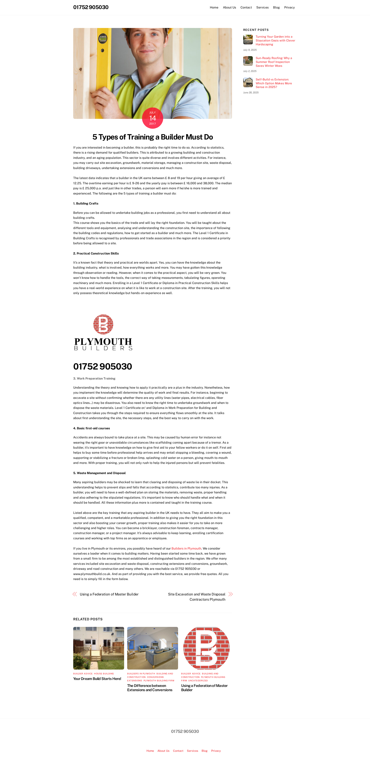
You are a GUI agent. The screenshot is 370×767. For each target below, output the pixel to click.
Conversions (155, 677)
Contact (246, 7)
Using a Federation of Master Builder (109, 594)
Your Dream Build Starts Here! (97, 679)
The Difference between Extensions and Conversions (149, 687)
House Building (104, 673)
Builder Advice (83, 673)
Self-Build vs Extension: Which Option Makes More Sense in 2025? (274, 83)
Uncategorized (198, 680)
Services (262, 7)
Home (214, 7)
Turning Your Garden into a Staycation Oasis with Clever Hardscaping (275, 40)
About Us (229, 7)
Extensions (134, 680)
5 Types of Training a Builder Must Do (152, 137)
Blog (276, 7)
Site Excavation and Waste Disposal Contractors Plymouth (196, 596)
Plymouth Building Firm (159, 680)
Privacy (289, 7)
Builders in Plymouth (186, 548)
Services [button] (192, 750)
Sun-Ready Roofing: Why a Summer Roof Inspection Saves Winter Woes (274, 61)
